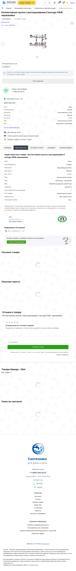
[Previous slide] (3, 43)
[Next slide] (73, 43)
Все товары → (7, 372)
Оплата (38, 499)
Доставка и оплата (37, 147)
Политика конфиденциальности (38, 525)
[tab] (37, 57)
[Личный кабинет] (54, 3)
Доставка (38, 496)
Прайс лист (38, 505)
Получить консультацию (16, 242)
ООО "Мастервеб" (33, 565)
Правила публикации (62, 354)
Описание (7, 147)
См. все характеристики (11, 127)
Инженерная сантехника (23, 8)
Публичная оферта (38, 533)
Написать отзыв (38, 347)
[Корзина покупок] (63, 3)
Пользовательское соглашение (38, 528)
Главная (8, 8)
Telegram (39, 487)
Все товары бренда (15, 221)
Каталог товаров (25, 3)
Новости (38, 510)
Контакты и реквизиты (38, 513)
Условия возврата (66, 147)
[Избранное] (59, 3)
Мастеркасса (45, 544)
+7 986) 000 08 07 (18, 92)
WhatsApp (39, 483)
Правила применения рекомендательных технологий (38, 530)
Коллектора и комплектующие (45, 8)
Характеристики (20, 147)
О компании (38, 508)
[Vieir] (53, 219)
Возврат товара (38, 502)
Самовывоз (51, 147)
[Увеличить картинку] (38, 41)
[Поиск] (49, 3)
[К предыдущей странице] (2, 8)
